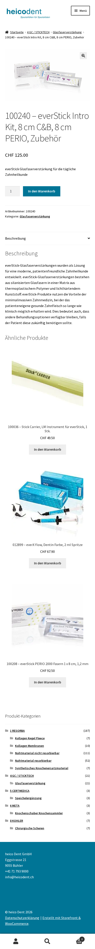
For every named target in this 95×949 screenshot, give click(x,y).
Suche (47, 941)
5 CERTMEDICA (19, 791)
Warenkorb (73, 937)
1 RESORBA (17, 731)
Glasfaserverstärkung (67, 32)
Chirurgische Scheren (29, 828)
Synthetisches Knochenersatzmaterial (41, 768)
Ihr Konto (16, 941)
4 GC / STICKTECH (38, 32)
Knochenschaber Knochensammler (39, 813)
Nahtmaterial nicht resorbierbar (37, 753)
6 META (14, 806)
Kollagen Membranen (29, 746)
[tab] (47, 238)
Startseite (17, 32)
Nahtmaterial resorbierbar (33, 761)
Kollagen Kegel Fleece (30, 738)
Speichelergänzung (28, 798)
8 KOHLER (16, 821)
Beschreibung (15, 238)
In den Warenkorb (41, 191)
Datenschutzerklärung (22, 918)
